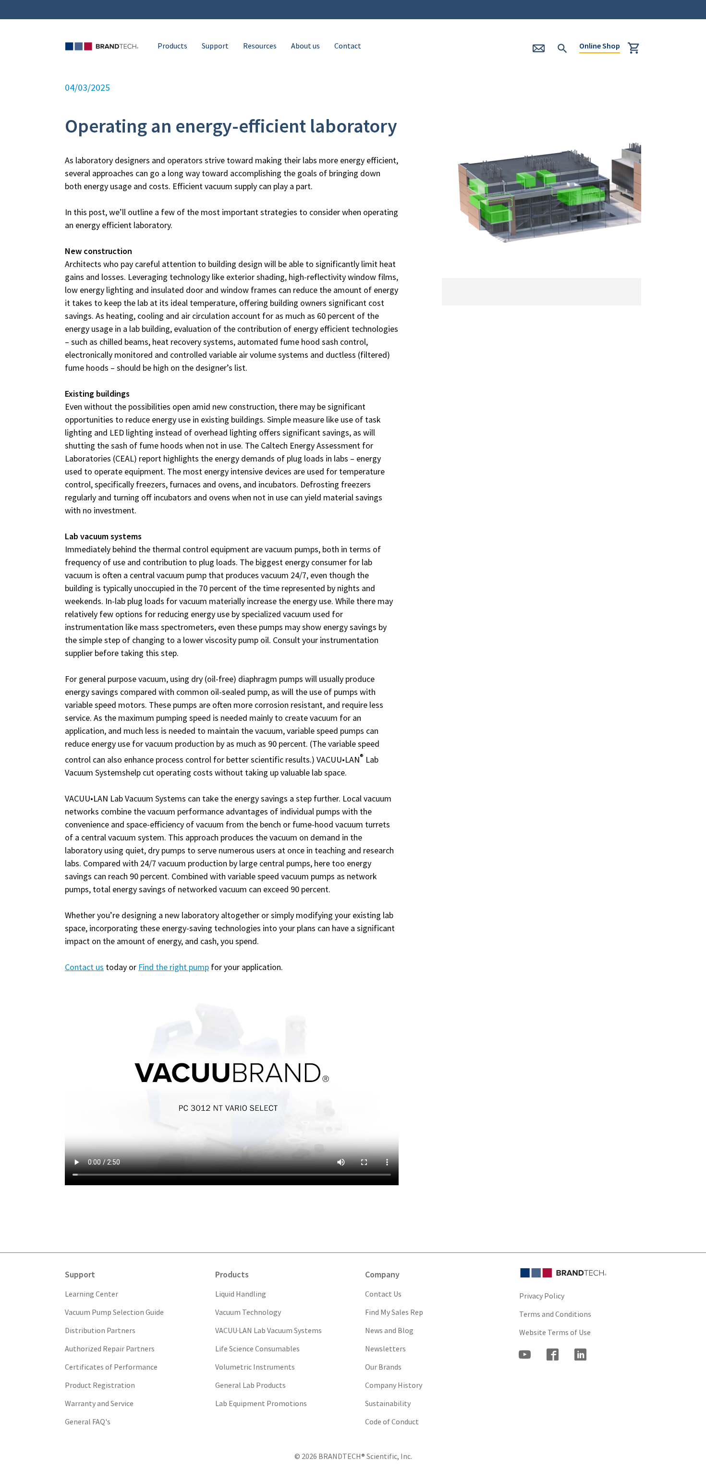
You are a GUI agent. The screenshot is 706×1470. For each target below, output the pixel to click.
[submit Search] (562, 47)
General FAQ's (87, 1421)
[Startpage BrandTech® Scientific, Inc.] (104, 58)
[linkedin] (580, 1356)
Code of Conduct (392, 1421)
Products (172, 45)
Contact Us (383, 1294)
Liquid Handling (240, 1294)
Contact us (84, 966)
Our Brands (383, 1367)
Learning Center (91, 1294)
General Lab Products (250, 1385)
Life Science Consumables (257, 1348)
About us (305, 45)
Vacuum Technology (248, 1312)
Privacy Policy (541, 1295)
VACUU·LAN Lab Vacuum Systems (268, 1330)
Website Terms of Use (555, 1332)
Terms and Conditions (555, 1314)
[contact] (543, 51)
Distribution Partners (100, 1330)
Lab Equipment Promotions (261, 1403)
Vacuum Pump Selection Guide (114, 1312)
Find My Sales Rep (394, 1312)
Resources (260, 45)
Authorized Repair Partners (110, 1348)
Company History (393, 1385)
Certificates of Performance (111, 1367)
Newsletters (385, 1348)
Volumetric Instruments (255, 1367)
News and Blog (389, 1330)
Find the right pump (173, 966)
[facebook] (552, 1356)
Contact (347, 45)
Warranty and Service (99, 1403)
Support (215, 45)
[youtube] (525, 1356)
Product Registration (100, 1385)
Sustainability (388, 1403)
